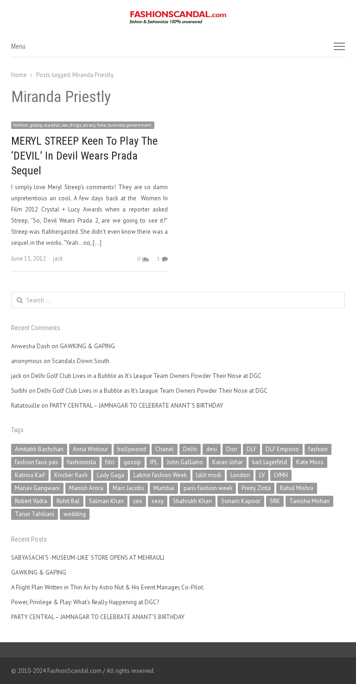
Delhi (190, 449)
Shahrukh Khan (192, 501)
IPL (154, 462)
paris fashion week (208, 488)
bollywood (131, 449)
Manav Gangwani (37, 488)
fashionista (81, 462)
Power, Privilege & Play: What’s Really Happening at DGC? (85, 602)
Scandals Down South (80, 361)
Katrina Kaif (30, 475)
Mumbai (163, 488)
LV (262, 475)
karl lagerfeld (269, 462)
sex (137, 501)
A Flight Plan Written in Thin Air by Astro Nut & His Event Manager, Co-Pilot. (107, 587)
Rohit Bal (68, 501)
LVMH (281, 475)
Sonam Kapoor (241, 501)
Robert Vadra (31, 501)
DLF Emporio (282, 449)
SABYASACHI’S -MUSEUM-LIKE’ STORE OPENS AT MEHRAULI (87, 558)
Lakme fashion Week (160, 475)
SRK (275, 501)
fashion (318, 449)
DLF (251, 449)
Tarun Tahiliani (34, 514)
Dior (231, 449)
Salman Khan (106, 501)
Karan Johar (227, 462)
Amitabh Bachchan (39, 449)
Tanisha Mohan (309, 501)
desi (211, 449)
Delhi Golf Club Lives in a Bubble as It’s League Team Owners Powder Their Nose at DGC (146, 376)
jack (58, 258)
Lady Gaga (110, 475)
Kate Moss (310, 462)
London (240, 475)
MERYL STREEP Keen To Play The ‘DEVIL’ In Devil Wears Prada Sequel (84, 155)
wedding (75, 514)
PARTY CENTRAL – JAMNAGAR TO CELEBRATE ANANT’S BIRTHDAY (136, 405)
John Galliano (185, 462)
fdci (109, 462)
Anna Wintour (90, 449)
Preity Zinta (256, 488)
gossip (132, 462)
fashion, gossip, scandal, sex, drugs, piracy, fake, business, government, (83, 125)
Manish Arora (86, 488)
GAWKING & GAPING (87, 346)
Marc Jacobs (128, 488)
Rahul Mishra (296, 488)
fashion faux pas (36, 462)
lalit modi (208, 475)
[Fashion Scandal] (178, 17)
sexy (158, 501)
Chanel (164, 449)
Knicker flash (71, 475)
